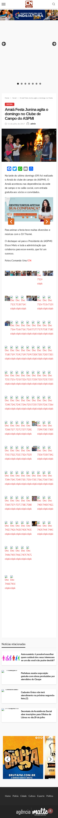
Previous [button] (4, 44)
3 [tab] (25, 84)
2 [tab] (22, 84)
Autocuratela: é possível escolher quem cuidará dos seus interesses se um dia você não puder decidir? (38, 657)
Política (49, 796)
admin (33, 124)
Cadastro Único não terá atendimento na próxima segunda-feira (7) (38, 695)
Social (9, 104)
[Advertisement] (29, 51)
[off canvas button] (3, 4)
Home (8, 796)
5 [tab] (33, 84)
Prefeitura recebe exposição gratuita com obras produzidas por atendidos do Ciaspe (38, 676)
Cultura (32, 796)
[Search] (53, 4)
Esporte (40, 796)
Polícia (15, 796)
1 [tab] (18, 84)
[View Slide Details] (29, 15)
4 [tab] (29, 84)
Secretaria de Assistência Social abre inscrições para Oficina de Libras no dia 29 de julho (36, 714)
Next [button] (54, 44)
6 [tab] (36, 84)
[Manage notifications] (50, 810)
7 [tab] (40, 84)
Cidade (23, 796)
